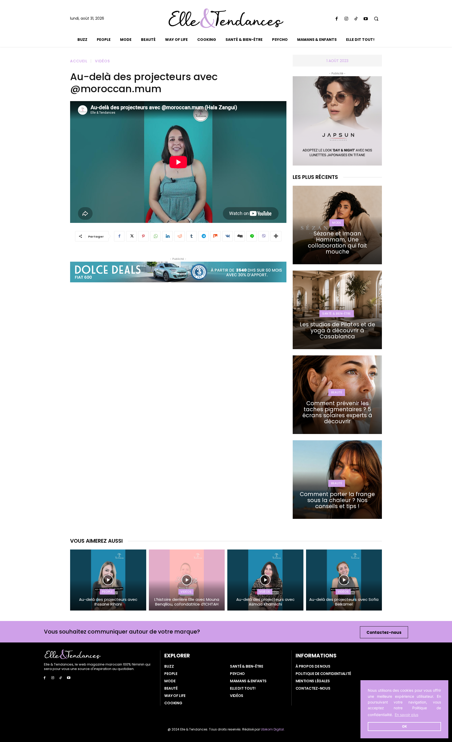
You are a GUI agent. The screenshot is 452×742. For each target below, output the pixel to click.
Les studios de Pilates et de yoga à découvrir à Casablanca (337, 330)
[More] (275, 236)
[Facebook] (336, 19)
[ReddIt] (179, 236)
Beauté (336, 392)
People (107, 592)
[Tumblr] (191, 236)
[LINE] (251, 236)
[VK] (227, 236)
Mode (336, 223)
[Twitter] (131, 236)
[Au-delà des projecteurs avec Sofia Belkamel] (344, 579)
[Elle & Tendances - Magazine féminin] (226, 18)
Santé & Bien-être (336, 313)
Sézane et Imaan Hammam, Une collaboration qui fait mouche (337, 242)
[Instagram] (346, 19)
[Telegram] (203, 236)
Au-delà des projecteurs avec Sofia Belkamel (343, 602)
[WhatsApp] (155, 236)
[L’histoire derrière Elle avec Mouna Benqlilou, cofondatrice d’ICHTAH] (187, 579)
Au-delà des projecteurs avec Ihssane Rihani (108, 602)
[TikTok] (355, 19)
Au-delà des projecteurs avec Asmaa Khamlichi (265, 602)
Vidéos (102, 61)
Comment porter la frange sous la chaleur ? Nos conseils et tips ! (337, 500)
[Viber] (263, 236)
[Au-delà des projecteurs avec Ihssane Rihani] (108, 579)
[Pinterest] (143, 236)
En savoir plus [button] (406, 714)
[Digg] (239, 236)
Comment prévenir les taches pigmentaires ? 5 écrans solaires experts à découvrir (337, 412)
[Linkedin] (167, 236)
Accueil (78, 61)
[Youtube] (365, 19)
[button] (376, 18)
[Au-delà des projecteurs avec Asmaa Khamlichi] (265, 579)
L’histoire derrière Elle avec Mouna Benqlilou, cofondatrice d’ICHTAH (186, 602)
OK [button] (404, 726)
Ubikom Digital (272, 729)
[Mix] (215, 236)
